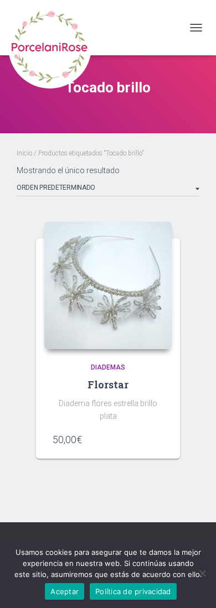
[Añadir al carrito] (157, 439)
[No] (202, 573)
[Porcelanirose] (54, 28)
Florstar (108, 384)
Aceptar (64, 591)
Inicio (24, 153)
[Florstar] (108, 285)
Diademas (108, 367)
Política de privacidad (133, 591)
